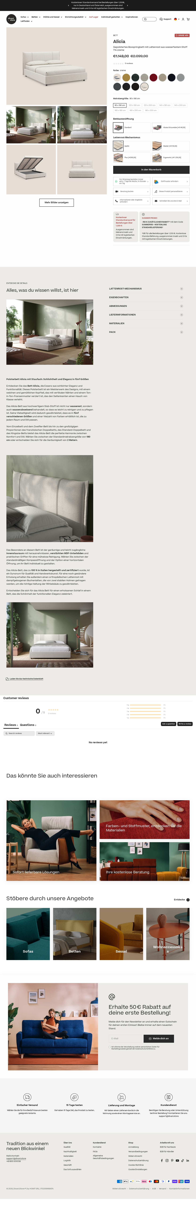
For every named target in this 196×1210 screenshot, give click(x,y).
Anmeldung (133, 1147)
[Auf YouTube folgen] (177, 1160)
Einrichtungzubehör (74, 17)
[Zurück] (68, 5)
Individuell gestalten (110, 17)
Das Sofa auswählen (72, 1169)
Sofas (23, 17)
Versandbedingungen (138, 1151)
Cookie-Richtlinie (136, 1165)
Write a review (185, 724)
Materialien (68, 1156)
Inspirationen (132, 17)
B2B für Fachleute (168, 1147)
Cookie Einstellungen (137, 1169)
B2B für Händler (167, 1151)
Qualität (67, 1147)
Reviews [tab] (11, 725)
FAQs (95, 1151)
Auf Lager (93, 17)
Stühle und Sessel (51, 17)
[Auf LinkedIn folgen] (188, 1160)
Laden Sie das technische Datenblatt (26, 679)
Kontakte (97, 1147)
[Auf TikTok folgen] (182, 1160)
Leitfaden (25, 21)
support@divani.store (16, 1158)
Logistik (67, 1160)
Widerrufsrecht (135, 1156)
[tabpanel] (98, 751)
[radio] (132, 128)
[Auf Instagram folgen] (167, 1160)
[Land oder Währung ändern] (176, 19)
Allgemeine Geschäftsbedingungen (103, 1157)
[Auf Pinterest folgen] (172, 1160)
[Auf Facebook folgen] (162, 1160)
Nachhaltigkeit (70, 1151)
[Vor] (127, 5)
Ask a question (168, 724)
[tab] (28, 725)
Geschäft (68, 1165)
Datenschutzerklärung (138, 1160)
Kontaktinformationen (179, 1188)
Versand (162, 1188)
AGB (154, 1188)
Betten (35, 17)
